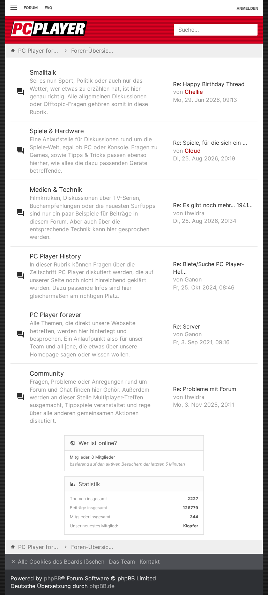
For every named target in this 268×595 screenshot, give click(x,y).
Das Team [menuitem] (122, 561)
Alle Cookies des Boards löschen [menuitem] (60, 561)
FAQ (48, 7)
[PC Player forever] (49, 29)
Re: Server (186, 326)
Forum (31, 7)
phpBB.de (101, 585)
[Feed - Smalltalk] (165, 92)
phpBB (52, 578)
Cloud (193, 150)
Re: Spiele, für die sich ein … (210, 142)
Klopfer (190, 525)
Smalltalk (43, 72)
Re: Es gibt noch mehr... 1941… (213, 205)
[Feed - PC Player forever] (165, 334)
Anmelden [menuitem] (247, 8)
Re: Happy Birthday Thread (209, 84)
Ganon (193, 279)
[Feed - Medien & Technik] (165, 213)
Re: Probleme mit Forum (204, 388)
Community (47, 373)
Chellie (194, 91)
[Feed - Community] (165, 397)
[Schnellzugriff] (12, 8)
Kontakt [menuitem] (150, 561)
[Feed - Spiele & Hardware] (165, 150)
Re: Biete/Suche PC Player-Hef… (208, 268)
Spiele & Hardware (57, 131)
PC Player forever (55, 314)
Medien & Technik (56, 189)
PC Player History (55, 256)
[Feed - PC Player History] (165, 276)
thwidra (194, 213)
